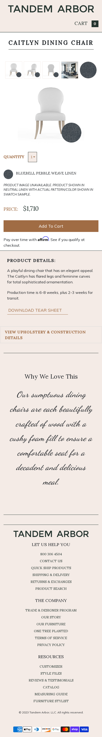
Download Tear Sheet (35, 310)
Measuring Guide (51, 694)
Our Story (51, 617)
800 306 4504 (51, 554)
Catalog (51, 687)
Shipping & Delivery (51, 575)
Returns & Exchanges (51, 582)
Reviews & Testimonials (51, 680)
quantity (14, 156)
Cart (85, 23)
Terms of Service (51, 638)
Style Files (51, 673)
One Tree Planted (51, 631)
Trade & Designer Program (51, 610)
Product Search (51, 589)
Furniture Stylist (51, 701)
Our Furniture (51, 624)
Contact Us (51, 561)
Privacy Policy (51, 645)
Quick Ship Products (51, 568)
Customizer (51, 666)
